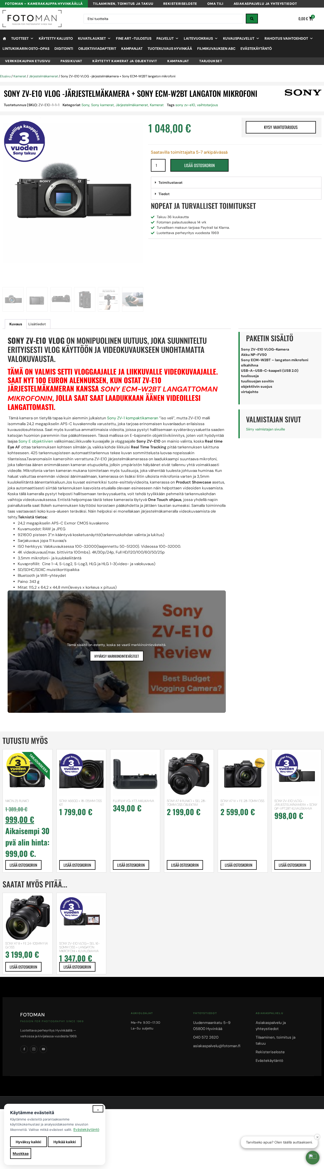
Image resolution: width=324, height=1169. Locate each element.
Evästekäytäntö (256, 48)
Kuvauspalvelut (238, 38)
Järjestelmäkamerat (43, 76)
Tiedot (164, 194)
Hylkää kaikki (64, 1142)
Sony (85, 105)
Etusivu (5, 76)
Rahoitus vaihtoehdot (286, 38)
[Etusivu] (4, 38)
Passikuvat (71, 61)
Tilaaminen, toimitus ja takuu (123, 4)
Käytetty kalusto (56, 38)
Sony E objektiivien (35, 441)
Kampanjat (132, 48)
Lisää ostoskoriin (199, 165)
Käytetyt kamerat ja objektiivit (124, 61)
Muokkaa (21, 1153)
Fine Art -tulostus (133, 38)
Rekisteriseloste (180, 4)
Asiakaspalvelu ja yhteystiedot (265, 4)
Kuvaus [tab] (15, 324)
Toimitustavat (170, 182)
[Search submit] (252, 19)
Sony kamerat (102, 105)
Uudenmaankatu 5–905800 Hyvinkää (211, 1025)
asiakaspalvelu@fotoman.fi (216, 1045)
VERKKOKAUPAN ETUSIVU (27, 61)
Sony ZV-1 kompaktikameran (132, 418)
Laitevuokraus (198, 38)
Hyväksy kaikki (28, 1142)
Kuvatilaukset (92, 38)
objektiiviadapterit (97, 48)
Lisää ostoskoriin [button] (23, 865)
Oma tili (215, 4)
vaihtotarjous (207, 105)
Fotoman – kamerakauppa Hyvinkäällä (44, 4)
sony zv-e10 (185, 105)
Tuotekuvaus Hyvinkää (170, 48)
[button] (236, 182)
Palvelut (165, 38)
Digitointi (63, 48)
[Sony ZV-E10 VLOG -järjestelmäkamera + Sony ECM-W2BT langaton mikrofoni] (73, 193)
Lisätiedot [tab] (37, 324)
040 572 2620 (205, 1037)
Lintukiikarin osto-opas (26, 48)
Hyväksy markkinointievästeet (116, 656)
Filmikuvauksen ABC (216, 48)
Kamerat (19, 76)
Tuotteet (20, 38)
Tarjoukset (210, 61)
